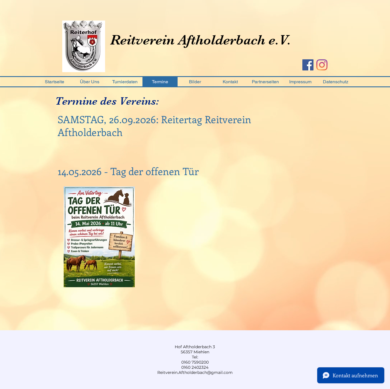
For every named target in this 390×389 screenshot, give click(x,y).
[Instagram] (321, 64)
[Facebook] (307, 64)
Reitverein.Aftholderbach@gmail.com (195, 372)
